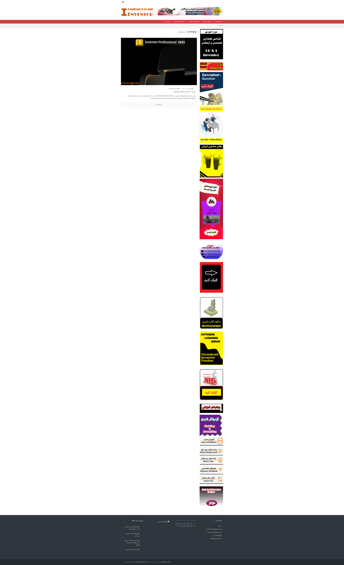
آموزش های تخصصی (179, 22)
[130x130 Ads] (211, 408)
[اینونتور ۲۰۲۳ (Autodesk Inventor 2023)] (159, 62)
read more (159, 105)
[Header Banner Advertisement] (190, 11)
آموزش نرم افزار (207, 22)
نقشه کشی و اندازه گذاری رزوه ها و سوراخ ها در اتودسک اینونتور (132, 543)
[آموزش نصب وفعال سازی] (211, 442)
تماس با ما (167, 22)
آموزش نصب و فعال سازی (133, 550)
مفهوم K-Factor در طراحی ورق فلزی (133, 535)
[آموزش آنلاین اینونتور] (211, 126)
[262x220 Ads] (211, 495)
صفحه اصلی (218, 22)
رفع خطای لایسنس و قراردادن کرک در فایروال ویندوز (132, 528)
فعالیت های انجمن (193, 22)
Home (221, 26)
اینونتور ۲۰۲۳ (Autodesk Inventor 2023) (184, 92)
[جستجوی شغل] (211, 386)
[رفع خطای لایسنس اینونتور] (211, 313)
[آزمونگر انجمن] (211, 425)
